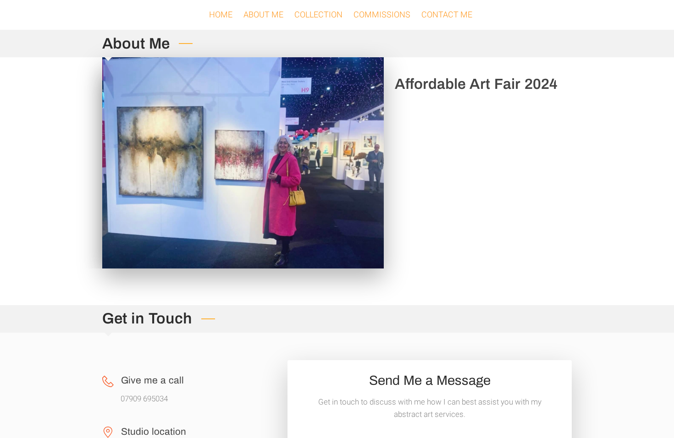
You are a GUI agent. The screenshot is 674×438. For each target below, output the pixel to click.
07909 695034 (144, 398)
